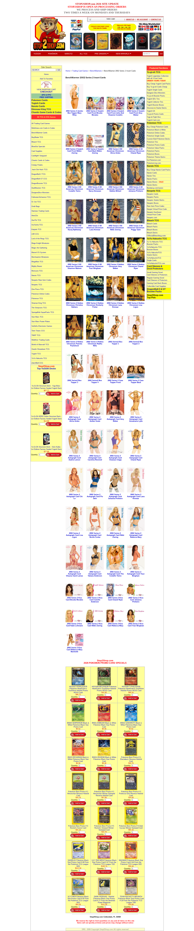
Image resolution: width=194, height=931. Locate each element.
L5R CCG (35, 234)
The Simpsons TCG (39, 308)
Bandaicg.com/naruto (155, 188)
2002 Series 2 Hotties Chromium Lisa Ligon (135, 305)
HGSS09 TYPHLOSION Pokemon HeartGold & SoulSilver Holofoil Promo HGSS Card (131, 689)
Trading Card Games (80, 71)
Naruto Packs (152, 179)
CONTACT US (156, 19)
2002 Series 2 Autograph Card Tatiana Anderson (95, 574)
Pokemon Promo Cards (156, 145)
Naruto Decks (152, 185)
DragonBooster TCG (39, 183)
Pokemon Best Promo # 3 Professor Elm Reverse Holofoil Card (131, 794)
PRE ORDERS (101, 54)
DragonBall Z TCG (39, 174)
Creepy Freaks (37, 165)
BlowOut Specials (38, 146)
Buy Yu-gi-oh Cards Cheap (157, 87)
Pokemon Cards (39, 100)
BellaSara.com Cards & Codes (43, 128)
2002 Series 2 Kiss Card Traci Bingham (136, 625)
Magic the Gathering (39, 248)
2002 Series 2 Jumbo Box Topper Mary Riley (74, 113)
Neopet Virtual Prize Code (157, 209)
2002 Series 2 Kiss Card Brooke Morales (74, 599)
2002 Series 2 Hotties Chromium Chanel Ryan (135, 266)
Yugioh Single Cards (154, 90)
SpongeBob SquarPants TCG (43, 312)
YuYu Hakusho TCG (39, 358)
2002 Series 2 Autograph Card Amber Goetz (94, 419)
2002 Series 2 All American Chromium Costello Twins (74, 189)
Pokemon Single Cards (155, 136)
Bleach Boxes (152, 230)
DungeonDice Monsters (40, 193)
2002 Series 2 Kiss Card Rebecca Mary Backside (74, 650)
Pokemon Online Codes (41, 294)
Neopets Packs (153, 197)
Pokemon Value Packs (155, 148)
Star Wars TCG (37, 317)
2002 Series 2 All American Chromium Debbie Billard (115, 189)
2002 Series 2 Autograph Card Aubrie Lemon (74, 458)
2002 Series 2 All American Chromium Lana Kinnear (94, 228)
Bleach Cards (152, 224)
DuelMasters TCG (38, 188)
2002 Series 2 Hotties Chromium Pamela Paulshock (74, 344)
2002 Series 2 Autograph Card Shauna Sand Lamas (74, 574)
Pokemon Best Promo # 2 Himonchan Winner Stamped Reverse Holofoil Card (104, 794)
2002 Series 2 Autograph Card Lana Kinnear (136, 496)
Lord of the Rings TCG (40, 239)
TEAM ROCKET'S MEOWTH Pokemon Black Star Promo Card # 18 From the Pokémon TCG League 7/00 (131, 900)
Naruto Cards (38, 106)
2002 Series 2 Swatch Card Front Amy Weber (136, 113)
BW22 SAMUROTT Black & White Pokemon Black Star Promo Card (131, 725)
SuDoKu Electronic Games (42, 326)
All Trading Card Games (41, 123)
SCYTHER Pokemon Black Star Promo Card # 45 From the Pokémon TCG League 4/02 (78, 900)
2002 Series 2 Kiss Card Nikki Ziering (94, 625)
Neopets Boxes (153, 203)
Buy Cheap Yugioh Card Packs (159, 84)
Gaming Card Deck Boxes (157, 283)
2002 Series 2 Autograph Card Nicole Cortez (94, 535)
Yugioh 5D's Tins (153, 99)
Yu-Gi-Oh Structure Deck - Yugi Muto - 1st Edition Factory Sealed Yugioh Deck (46, 387)
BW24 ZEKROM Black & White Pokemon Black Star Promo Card (104, 759)
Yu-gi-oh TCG (153, 72)
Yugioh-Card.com (153, 120)
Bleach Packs (152, 227)
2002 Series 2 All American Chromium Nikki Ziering (115, 228)
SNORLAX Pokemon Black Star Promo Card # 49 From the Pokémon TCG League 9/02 (78, 863)
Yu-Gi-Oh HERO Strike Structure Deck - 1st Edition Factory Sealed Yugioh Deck (46, 417)
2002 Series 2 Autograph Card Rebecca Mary (135, 535)
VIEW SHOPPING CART (46, 90)
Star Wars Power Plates (41, 321)
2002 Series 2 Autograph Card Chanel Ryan (135, 458)
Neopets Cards (152, 194)
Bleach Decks (152, 233)
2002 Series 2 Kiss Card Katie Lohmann (74, 625)
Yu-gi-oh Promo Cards (155, 114)
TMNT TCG (36, 335)
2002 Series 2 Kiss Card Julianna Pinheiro (135, 600)
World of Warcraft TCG (40, 345)
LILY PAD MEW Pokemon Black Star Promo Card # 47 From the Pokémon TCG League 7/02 (104, 862)
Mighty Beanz (37, 266)
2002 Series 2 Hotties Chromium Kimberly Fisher (94, 305)
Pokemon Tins (152, 142)
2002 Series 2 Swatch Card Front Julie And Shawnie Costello (115, 113)
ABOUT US (130, 19)
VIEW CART (111, 19)
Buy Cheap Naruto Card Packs (158, 170)
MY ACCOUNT (142, 19)
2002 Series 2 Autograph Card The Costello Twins (115, 574)
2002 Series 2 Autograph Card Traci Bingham (136, 574)
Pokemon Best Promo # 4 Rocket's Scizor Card (78, 827)
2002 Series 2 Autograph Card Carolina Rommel (95, 458)
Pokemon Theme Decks (156, 157)
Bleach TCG (36, 142)
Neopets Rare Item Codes (41, 280)
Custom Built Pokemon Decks (158, 139)
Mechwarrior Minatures (40, 257)
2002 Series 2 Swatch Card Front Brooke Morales (95, 113)
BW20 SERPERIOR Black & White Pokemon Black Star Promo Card (78, 725)
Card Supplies (37, 151)
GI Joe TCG (36, 202)
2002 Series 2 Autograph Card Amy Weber (115, 419)
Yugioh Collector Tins (155, 102)
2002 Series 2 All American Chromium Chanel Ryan (135, 151)
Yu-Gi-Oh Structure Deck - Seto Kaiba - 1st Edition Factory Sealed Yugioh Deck (46, 448)
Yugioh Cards (38, 103)
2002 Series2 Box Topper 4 (95, 381)
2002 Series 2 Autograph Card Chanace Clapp (115, 458)
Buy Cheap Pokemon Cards (157, 127)
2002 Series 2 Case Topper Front (115, 381)
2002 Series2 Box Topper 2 (136, 343)
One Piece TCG (38, 289)
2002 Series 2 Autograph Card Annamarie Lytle (136, 419)
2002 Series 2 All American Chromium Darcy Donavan (94, 189)
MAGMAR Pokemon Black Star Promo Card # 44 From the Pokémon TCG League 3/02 (131, 862)
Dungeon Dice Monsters (156, 93)
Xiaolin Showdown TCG (40, 349)
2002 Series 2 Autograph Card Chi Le (74, 496)
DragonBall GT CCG (39, 179)
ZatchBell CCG (37, 363)
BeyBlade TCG (37, 137)
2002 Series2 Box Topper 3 (74, 381)
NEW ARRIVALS (123, 54)
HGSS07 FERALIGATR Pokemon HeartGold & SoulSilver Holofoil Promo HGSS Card (78, 690)
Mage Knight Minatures (40, 243)
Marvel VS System (39, 252)
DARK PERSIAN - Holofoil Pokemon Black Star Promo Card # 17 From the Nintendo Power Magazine (104, 900)
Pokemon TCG (37, 298)
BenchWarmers (96, 71)
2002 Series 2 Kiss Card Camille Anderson (94, 600)
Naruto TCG (36, 275)
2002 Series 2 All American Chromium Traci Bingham (94, 266)
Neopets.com (152, 218)
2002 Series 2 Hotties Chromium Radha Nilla (94, 344)
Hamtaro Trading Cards (40, 211)
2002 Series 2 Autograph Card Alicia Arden (74, 419)
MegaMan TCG (37, 262)
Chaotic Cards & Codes (40, 160)
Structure (150, 108)
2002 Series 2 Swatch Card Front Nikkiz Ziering (74, 151)
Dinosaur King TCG (41, 109)
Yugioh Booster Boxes (155, 105)
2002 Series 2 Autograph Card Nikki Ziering (115, 535)
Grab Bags (36, 206)
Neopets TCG (37, 285)
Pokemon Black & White (156, 130)
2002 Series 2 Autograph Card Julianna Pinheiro (115, 496)
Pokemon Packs (153, 151)
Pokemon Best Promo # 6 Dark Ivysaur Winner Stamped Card (131, 827)
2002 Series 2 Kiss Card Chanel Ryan (115, 599)
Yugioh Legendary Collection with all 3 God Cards (158, 78)
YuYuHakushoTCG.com (156, 263)
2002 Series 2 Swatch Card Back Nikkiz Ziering (95, 151)
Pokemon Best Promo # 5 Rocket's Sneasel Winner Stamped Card (104, 828)
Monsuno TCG (37, 271)
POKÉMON (52, 54)
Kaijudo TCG (36, 229)
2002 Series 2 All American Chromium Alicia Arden (115, 151)
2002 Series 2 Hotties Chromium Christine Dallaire (74, 305)
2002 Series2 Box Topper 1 (115, 343)
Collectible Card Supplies (156, 286)
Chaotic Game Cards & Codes (46, 112)
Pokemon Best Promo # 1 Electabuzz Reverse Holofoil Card (131, 759)
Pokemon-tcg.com (154, 163)
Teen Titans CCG (38, 331)
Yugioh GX (151, 111)
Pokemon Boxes (153, 154)
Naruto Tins (151, 176)
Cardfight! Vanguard (39, 156)
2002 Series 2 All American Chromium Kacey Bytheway (74, 228)
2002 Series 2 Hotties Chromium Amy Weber (115, 266)
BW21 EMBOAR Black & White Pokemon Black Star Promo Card (104, 725)
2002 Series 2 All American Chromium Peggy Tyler (135, 228)
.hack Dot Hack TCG (40, 170)
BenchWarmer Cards (39, 133)
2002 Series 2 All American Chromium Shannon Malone (74, 266)
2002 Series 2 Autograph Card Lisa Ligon (74, 535)
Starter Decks (161, 108)
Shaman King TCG (39, 303)
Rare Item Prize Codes (155, 206)
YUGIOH (37, 54)
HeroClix (35, 216)
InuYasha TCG (37, 225)
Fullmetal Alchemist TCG (41, 197)
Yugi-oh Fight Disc (154, 117)
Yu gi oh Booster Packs (156, 96)
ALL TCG (83, 54)
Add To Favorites (46, 79)
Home (46, 74)
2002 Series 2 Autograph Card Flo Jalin (95, 496)
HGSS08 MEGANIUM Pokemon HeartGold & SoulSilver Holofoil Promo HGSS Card (104, 689)
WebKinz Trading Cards (41, 340)
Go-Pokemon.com (154, 160)
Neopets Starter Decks (155, 200)
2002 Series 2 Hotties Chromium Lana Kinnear (115, 305)
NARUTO (68, 54)
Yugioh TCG (36, 354)
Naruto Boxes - (155, 182)
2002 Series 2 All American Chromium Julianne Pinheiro (135, 189)
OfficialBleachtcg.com (156, 235)
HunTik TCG (36, 220)
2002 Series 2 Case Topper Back (135, 381)
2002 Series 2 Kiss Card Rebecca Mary (115, 625)
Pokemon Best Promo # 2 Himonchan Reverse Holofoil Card (78, 794)
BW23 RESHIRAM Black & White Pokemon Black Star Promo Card (78, 759)
